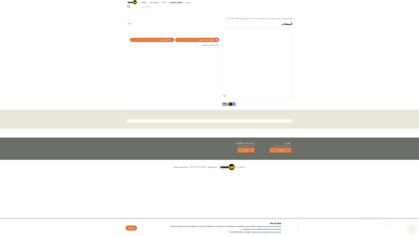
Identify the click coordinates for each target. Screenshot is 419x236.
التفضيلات (144, 2)
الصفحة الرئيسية (287, 18)
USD (164, 2)
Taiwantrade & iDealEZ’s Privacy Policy (266, 232)
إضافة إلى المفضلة (176, 2)
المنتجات (278, 18)
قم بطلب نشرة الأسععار (207, 40)
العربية (188, 2)
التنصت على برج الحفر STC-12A (263, 18)
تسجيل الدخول (154, 2)
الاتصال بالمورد (165, 40)
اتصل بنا (280, 150)
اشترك (246, 150)
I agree (131, 228)
